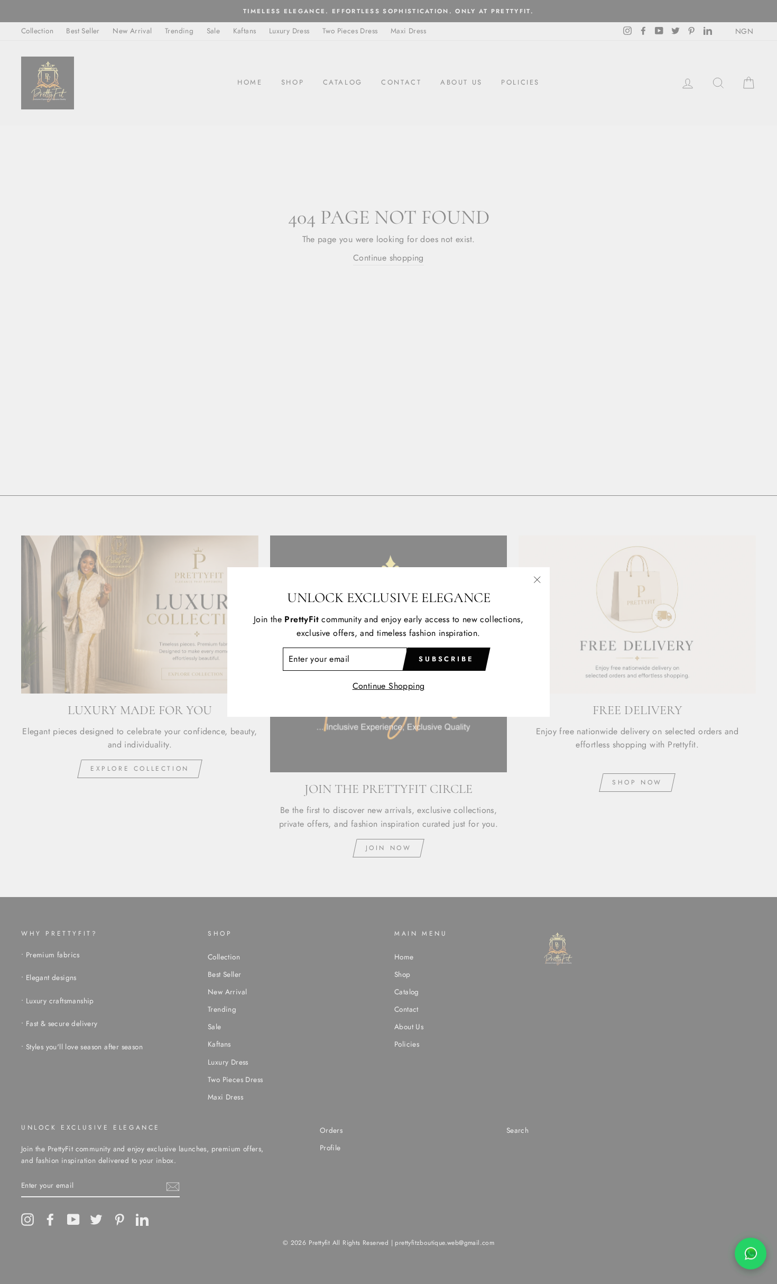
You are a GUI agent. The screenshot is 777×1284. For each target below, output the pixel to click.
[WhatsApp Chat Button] (750, 1257)
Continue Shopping (389, 686)
